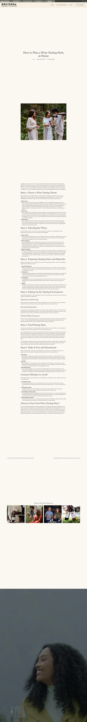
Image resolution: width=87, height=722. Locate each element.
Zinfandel (30, 216)
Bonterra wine (31, 412)
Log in (85, 1)
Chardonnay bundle (31, 410)
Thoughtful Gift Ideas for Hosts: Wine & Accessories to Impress (66, 458)
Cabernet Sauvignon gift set (40, 410)
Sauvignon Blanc (60, 213)
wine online (29, 189)
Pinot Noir (35, 216)
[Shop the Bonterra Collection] (5, 1)
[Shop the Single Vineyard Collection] (27, 1)
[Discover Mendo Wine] (49, 1)
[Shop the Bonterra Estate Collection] (16, 1)
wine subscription (44, 254)
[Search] (82, 1)
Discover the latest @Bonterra (43, 503)
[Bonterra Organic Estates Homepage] (9, 5)
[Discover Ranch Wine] (38, 1)
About (34, 59)
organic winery (25, 188)
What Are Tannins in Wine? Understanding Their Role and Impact (21, 458)
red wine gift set (52, 410)
